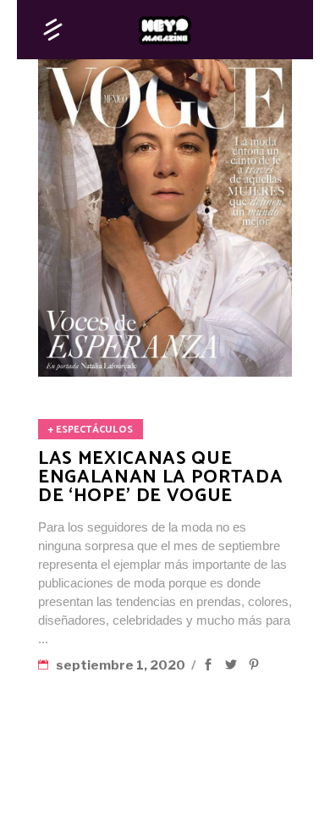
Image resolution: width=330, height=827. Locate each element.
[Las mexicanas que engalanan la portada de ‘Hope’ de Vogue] (165, 218)
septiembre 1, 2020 (122, 665)
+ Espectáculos (90, 430)
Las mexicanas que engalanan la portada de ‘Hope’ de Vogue (160, 477)
